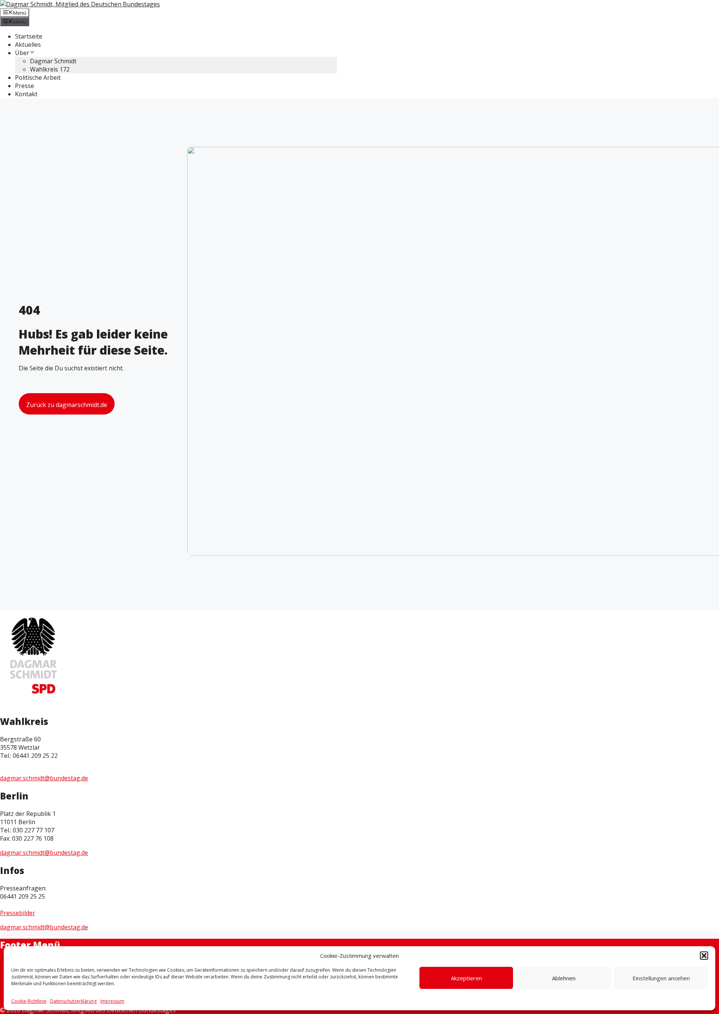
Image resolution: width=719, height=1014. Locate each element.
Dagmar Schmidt (53, 61)
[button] (704, 955)
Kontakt (26, 94)
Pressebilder (17, 913)
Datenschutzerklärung (73, 1001)
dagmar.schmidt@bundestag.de (44, 778)
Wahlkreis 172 (50, 69)
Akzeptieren (466, 978)
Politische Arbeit (38, 77)
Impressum (112, 1001)
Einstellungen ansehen (661, 978)
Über (22, 53)
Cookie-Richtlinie (28, 1001)
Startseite (28, 36)
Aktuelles (28, 44)
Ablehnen (564, 978)
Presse (24, 86)
